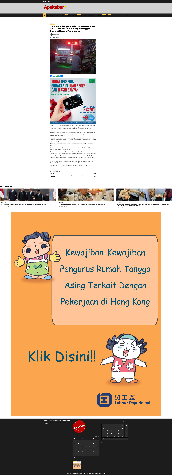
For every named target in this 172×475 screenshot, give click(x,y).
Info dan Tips (82, 15)
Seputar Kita (52, 23)
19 (82, 449)
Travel (91, 15)
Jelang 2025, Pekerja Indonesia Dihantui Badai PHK (84, 175)
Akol (58, 37)
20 (86, 449)
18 (78, 449)
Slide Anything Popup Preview (49, 471)
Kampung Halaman (72, 15)
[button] (84, 416)
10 (74, 446)
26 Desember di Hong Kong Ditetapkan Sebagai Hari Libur (61, 175)
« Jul (74, 457)
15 (93, 446)
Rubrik (106, 15)
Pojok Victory (61, 15)
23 (97, 449)
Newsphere (97, 473)
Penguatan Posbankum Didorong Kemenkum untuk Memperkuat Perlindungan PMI (82, 204)
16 (97, 446)
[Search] (128, 15)
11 (78, 446)
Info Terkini (50, 15)
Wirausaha (99, 15)
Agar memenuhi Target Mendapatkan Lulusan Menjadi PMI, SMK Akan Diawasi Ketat (24, 204)
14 (89, 446)
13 (86, 446)
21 (89, 449)
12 (82, 446)
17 (74, 449)
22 (93, 449)
